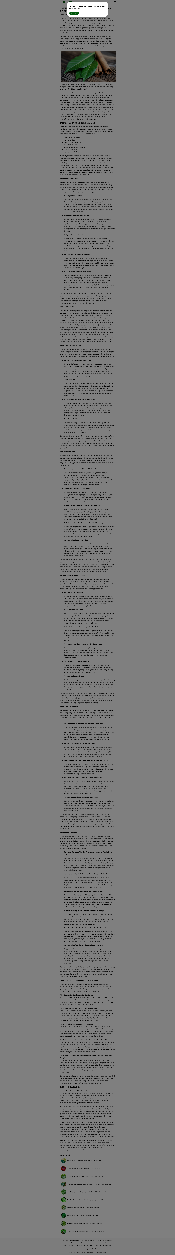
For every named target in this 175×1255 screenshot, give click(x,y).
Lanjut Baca (74, 13)
